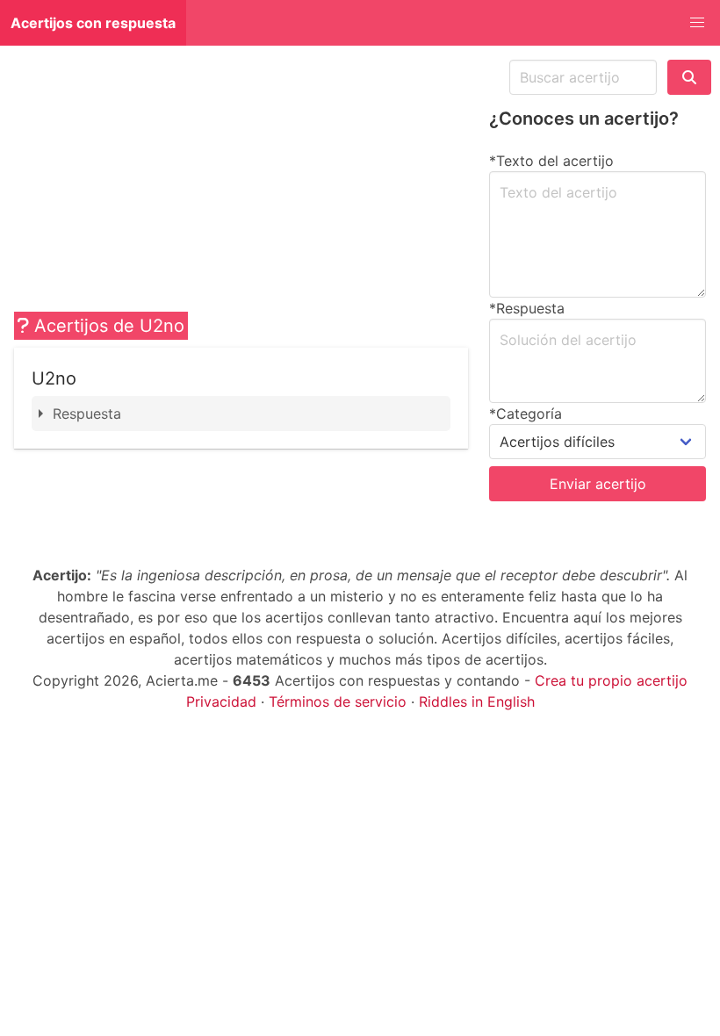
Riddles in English (477, 701)
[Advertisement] (241, 183)
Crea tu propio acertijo (611, 680)
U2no (54, 378)
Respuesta (87, 413)
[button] (697, 23)
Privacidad (221, 701)
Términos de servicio (338, 701)
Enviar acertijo (598, 484)
